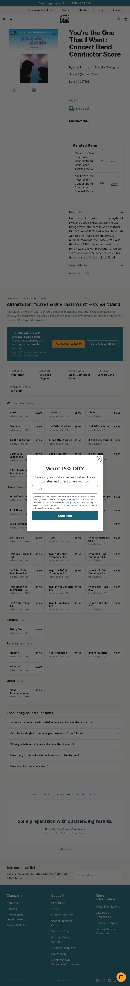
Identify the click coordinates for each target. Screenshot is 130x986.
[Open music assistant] (121, 977)
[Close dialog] (99, 459)
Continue (65, 516)
